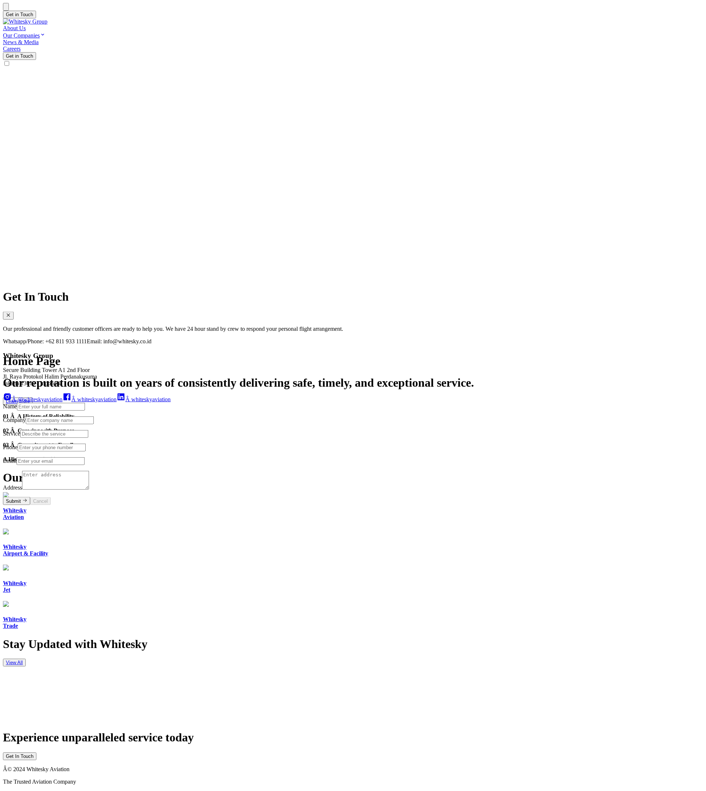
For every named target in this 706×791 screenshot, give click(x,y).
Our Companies (21, 35)
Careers (12, 49)
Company (14, 419)
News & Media (21, 42)
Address (12, 487)
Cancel (40, 501)
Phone (10, 447)
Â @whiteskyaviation (37, 399)
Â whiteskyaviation (94, 399)
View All (14, 662)
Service (11, 433)
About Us (14, 28)
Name (10, 406)
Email (10, 460)
